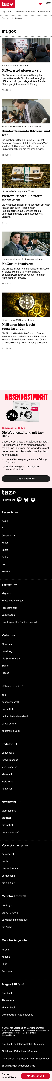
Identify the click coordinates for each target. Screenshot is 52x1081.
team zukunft (9, 810)
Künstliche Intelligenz (13, 600)
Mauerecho (8, 774)
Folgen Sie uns (8, 500)
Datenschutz (9, 1058)
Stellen (5, 665)
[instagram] (33, 501)
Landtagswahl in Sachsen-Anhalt (19, 622)
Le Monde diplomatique (15, 919)
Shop (4, 964)
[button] (48, 4)
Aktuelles (7, 644)
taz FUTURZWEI (10, 912)
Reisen (5, 949)
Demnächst (8, 854)
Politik (5, 521)
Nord (4, 564)
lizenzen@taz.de (8, 1035)
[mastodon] (19, 501)
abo (4, 695)
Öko (4, 528)
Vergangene (8, 875)
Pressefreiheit (9, 607)
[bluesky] (26, 501)
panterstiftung (9, 723)
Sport (5, 550)
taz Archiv (7, 927)
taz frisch (7, 817)
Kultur (5, 542)
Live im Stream (10, 868)
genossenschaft (10, 702)
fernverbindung (10, 760)
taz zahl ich (8, 709)
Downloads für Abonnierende (17, 1014)
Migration (7, 593)
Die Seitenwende (11, 658)
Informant (32, 1051)
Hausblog (7, 651)
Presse (5, 673)
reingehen (7, 788)
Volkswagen (8, 615)
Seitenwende (43, 1058)
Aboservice (8, 1000)
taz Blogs (7, 905)
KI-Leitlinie (20, 1051)
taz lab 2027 (8, 883)
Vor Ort (6, 861)
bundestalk (8, 752)
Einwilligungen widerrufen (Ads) (19, 1065)
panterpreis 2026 (11, 731)
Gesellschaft (8, 535)
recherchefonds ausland (15, 716)
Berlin (5, 557)
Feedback (7, 993)
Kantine (6, 956)
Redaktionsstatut (23, 1044)
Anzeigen (7, 971)
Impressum (22, 1058)
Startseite (6, 18)
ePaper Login (9, 1007)
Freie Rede (7, 781)
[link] (7, 12)
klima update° (9, 767)
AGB (32, 1058)
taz (9, 492)
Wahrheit (6, 571)
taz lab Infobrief (10, 832)
